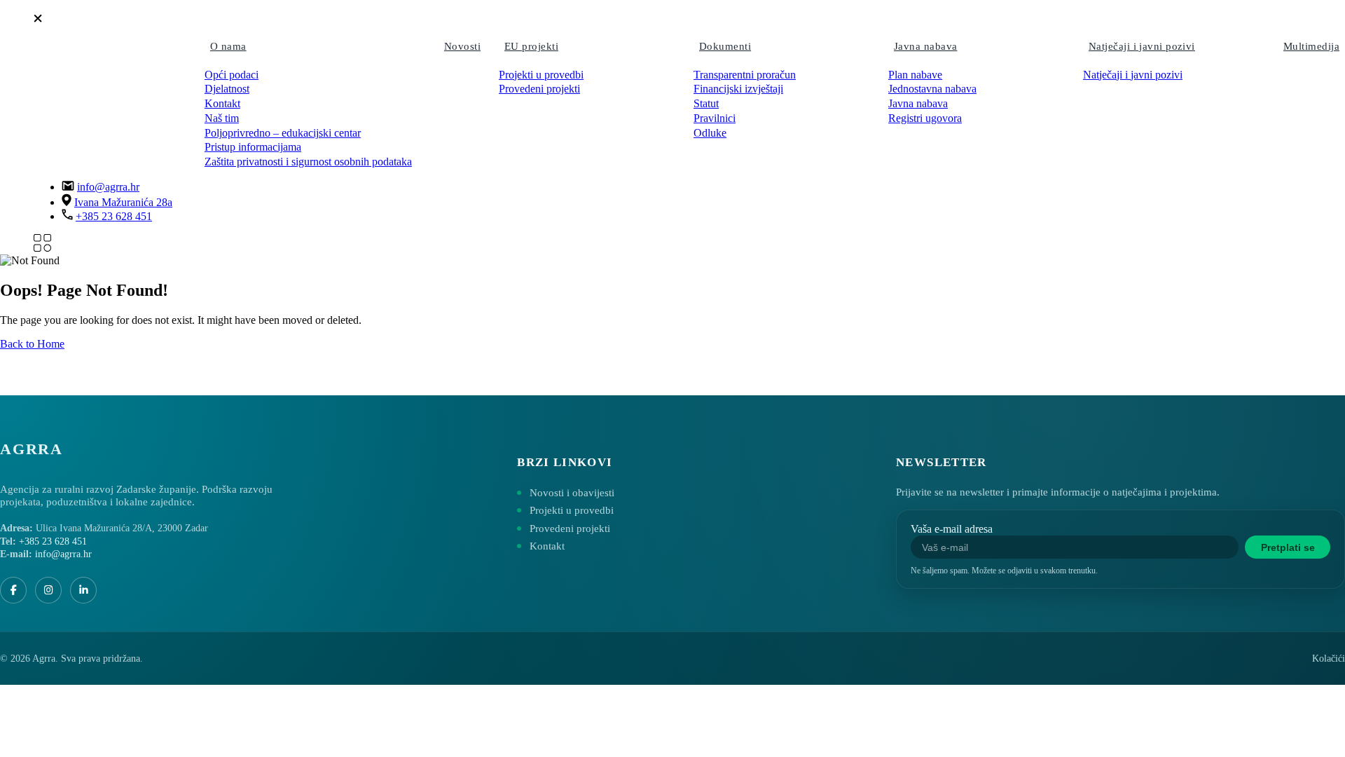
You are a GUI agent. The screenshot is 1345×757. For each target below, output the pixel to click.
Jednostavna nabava (932, 89)
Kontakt (222, 103)
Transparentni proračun (745, 75)
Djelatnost (227, 89)
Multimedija (1311, 46)
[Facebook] (13, 590)
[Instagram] (48, 590)
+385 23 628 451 (114, 216)
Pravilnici (715, 118)
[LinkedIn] (83, 590)
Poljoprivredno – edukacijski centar (283, 133)
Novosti (462, 46)
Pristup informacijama (253, 147)
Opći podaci (231, 75)
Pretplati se (1288, 547)
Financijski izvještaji (738, 89)
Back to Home (32, 344)
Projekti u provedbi (541, 75)
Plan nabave (915, 75)
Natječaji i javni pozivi (1142, 46)
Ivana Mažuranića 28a (123, 202)
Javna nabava (925, 46)
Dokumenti (725, 46)
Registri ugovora (925, 118)
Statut (706, 103)
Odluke (710, 133)
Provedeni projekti (539, 89)
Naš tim (222, 118)
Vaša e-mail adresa (952, 529)
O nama (228, 46)
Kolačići (1328, 658)
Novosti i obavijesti (572, 492)
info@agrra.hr (108, 187)
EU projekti (531, 46)
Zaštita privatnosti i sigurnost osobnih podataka (308, 162)
